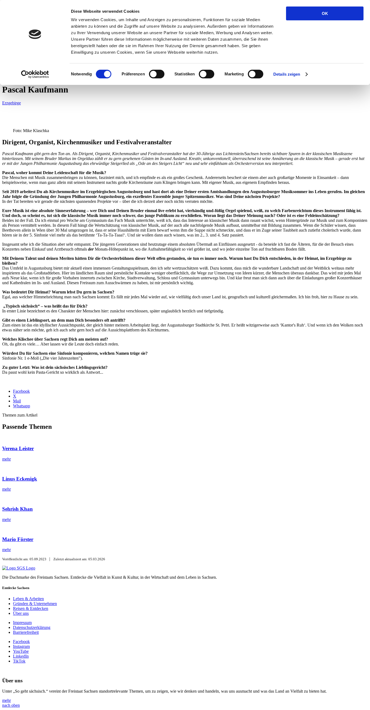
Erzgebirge (11, 103)
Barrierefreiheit (26, 632)
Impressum (22, 622)
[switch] (156, 74)
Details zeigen (286, 74)
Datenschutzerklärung (31, 627)
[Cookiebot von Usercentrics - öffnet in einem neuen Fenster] (35, 74)
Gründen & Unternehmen (35, 603)
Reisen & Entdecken (30, 608)
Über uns (21, 613)
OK (325, 13)
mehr (6, 700)
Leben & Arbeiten (28, 598)
